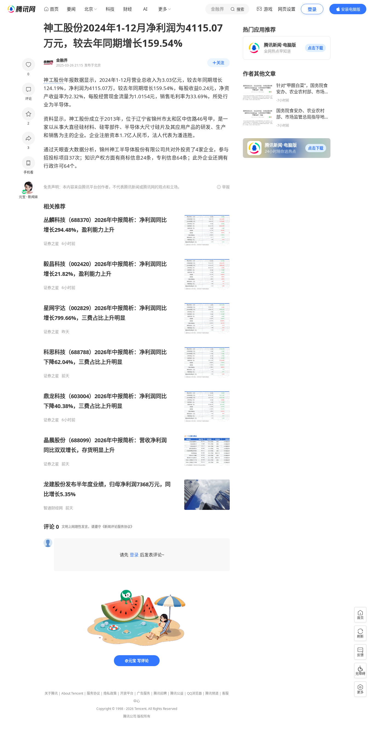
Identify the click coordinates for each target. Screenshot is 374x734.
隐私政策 (110, 693)
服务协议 (93, 693)
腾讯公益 (176, 693)
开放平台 (126, 693)
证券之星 (51, 243)
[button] (315, 48)
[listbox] (137, 356)
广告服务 (143, 693)
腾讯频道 (211, 693)
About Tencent (72, 693)
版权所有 (143, 716)
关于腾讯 (51, 693)
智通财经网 (53, 508)
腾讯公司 (129, 716)
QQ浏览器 (194, 693)
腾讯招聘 (160, 693)
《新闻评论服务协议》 (117, 526)
